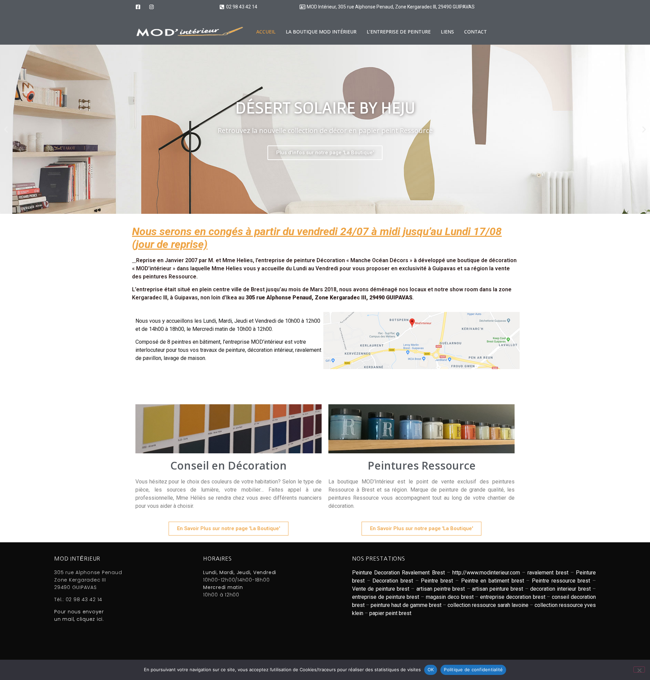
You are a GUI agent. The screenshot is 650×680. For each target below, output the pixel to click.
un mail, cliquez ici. (79, 619)
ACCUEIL (266, 31)
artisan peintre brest (440, 589)
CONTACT (475, 31)
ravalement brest (547, 572)
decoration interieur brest (560, 589)
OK (431, 669)
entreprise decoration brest (512, 597)
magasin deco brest (450, 597)
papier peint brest (390, 613)
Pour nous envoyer (79, 611)
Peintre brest (437, 580)
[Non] (639, 669)
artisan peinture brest (497, 589)
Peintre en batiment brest (492, 580)
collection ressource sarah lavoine (488, 605)
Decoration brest (392, 580)
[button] (6, 129)
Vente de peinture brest (380, 589)
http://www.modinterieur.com (486, 572)
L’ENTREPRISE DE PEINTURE (399, 31)
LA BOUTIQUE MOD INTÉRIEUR (321, 31)
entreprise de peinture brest (385, 597)
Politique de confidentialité (473, 669)
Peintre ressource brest (561, 580)
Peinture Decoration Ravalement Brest (398, 572)
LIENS (447, 31)
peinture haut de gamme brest (406, 605)
